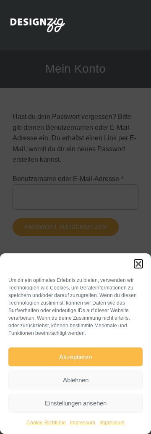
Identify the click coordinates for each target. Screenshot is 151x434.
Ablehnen (76, 380)
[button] (138, 264)
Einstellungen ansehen (76, 403)
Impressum (82, 423)
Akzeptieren (75, 356)
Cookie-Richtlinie (46, 423)
